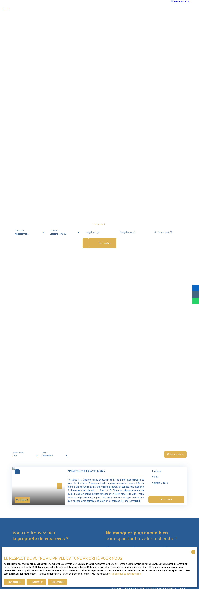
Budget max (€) (127, 232)
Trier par (45, 452)
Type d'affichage (18, 452)
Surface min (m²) (163, 232)
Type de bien (19, 230)
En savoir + (99, 224)
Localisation (54, 230)
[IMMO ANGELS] (185, 9)
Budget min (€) (92, 232)
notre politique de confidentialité (125, 574)
